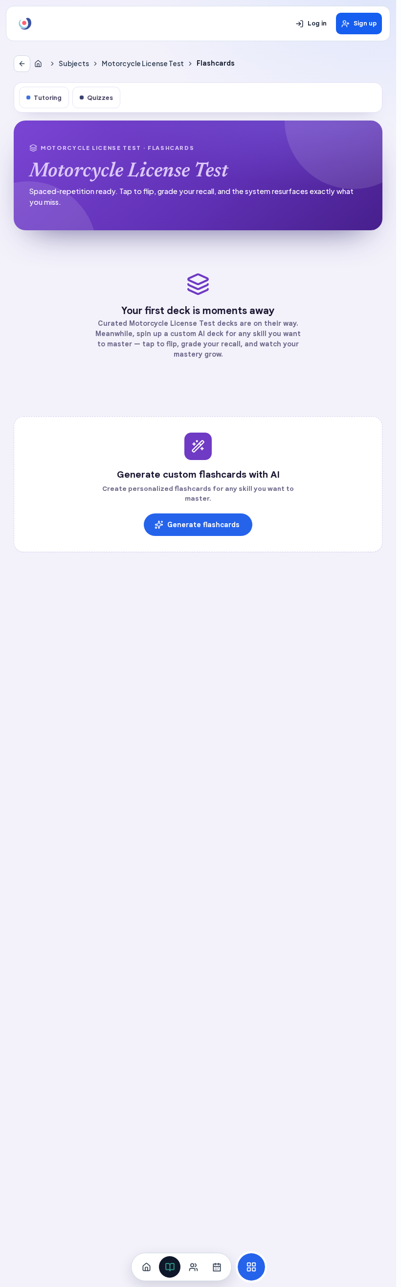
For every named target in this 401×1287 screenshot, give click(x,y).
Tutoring (48, 97)
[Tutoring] (193, 1267)
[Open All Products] (251, 1267)
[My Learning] (169, 1267)
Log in (317, 23)
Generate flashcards (203, 524)
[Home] (40, 63)
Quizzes (100, 97)
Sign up (365, 23)
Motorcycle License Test (143, 63)
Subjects (74, 63)
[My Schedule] (216, 1267)
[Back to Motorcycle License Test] (22, 63)
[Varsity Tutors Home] (25, 23)
